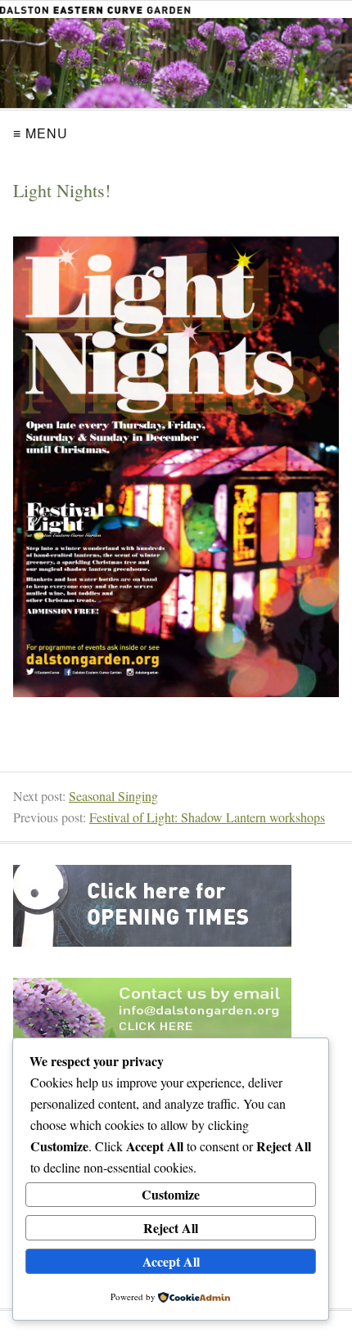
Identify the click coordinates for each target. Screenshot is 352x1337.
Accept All (171, 1261)
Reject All (170, 1227)
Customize (171, 1194)
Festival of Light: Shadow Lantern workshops (207, 817)
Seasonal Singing (113, 795)
